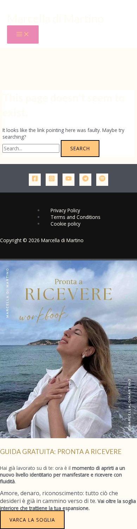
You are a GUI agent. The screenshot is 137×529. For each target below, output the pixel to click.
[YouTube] (68, 180)
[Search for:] (31, 148)
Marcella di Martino (55, 18)
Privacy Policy (65, 210)
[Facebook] (35, 180)
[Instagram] (52, 180)
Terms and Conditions (75, 217)
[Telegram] (85, 180)
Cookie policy (65, 223)
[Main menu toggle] (23, 34)
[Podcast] (102, 180)
